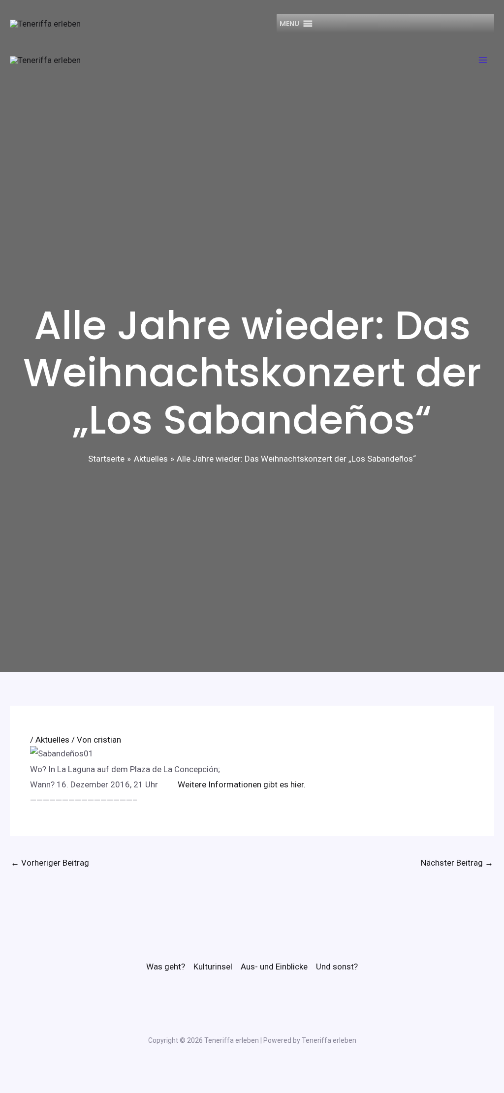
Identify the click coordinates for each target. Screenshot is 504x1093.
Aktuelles (52, 740)
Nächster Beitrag (457, 863)
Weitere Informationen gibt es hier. (242, 784)
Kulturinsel (212, 966)
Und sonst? (337, 966)
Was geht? (165, 966)
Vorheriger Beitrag (50, 863)
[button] (289, 23)
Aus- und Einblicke (274, 966)
